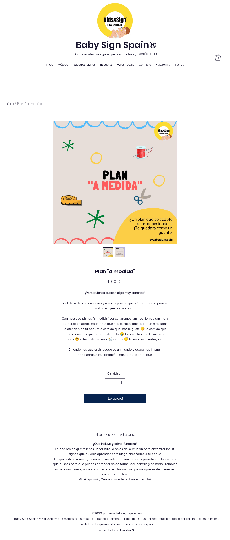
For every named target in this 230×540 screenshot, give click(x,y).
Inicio (9, 103)
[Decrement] (108, 383)
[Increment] (122, 383)
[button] (218, 57)
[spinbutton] (115, 383)
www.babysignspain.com (125, 513)
